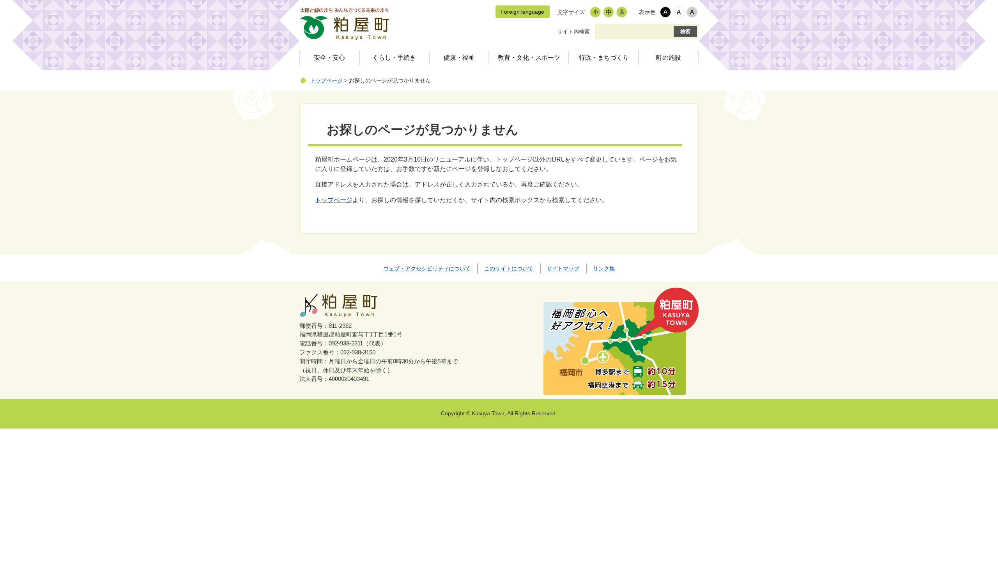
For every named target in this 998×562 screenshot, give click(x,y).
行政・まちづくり (604, 57)
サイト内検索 (573, 31)
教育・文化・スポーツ (529, 57)
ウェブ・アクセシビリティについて (427, 268)
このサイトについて (508, 268)
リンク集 (604, 268)
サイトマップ (563, 268)
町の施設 (668, 57)
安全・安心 (329, 57)
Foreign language (522, 12)
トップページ (326, 81)
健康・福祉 (459, 57)
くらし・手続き (394, 57)
